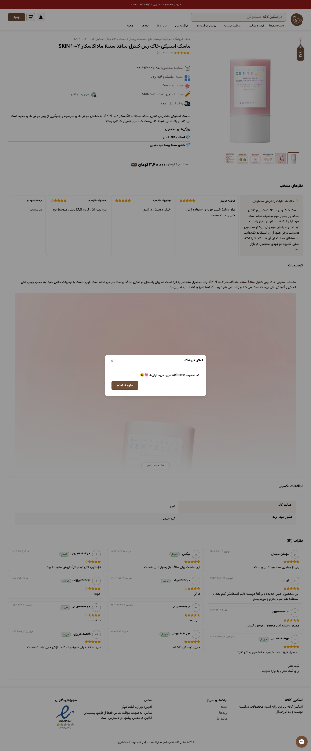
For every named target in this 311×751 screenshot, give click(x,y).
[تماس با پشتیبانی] (302, 742)
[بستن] (112, 360)
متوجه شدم (125, 385)
